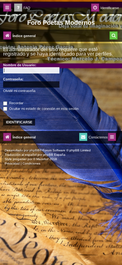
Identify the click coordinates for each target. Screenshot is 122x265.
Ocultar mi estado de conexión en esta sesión (43, 109)
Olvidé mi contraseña (19, 91)
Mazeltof (42, 159)
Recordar (15, 103)
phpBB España (54, 154)
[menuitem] (22, 8)
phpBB (34, 150)
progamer (20, 159)
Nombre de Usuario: (19, 65)
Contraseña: (13, 79)
